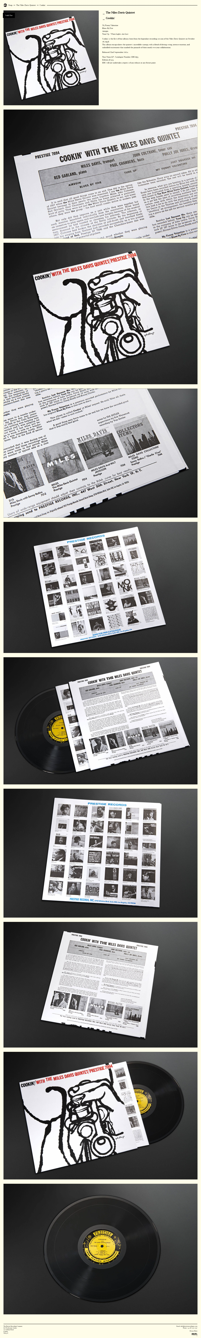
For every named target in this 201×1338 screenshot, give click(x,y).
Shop (10, 5)
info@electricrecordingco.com (189, 1326)
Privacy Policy (193, 1331)
